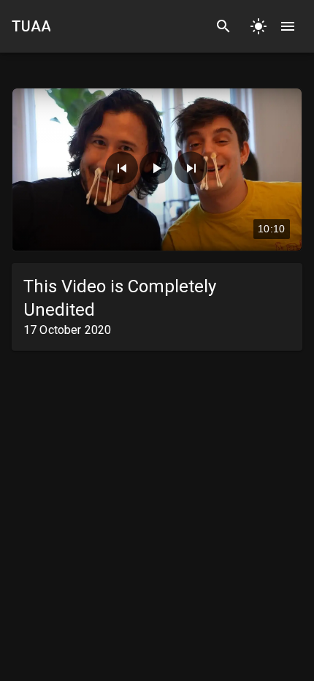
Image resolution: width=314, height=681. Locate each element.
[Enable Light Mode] (258, 26)
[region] (157, 169)
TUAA (31, 26)
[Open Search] (223, 26)
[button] (121, 167)
